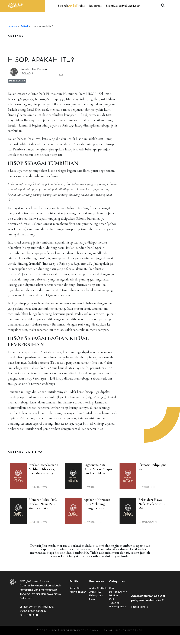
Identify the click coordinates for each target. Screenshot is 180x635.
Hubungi (127, 6)
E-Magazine (96, 595)
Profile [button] (81, 6)
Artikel (72, 6)
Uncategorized (117, 606)
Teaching (114, 602)
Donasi (117, 6)
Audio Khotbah (98, 588)
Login (136, 6)
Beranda (63, 6)
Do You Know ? (118, 591)
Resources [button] (95, 6)
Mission (113, 595)
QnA (111, 599)
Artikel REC (95, 591)
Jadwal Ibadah (77, 591)
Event (109, 6)
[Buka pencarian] (163, 6)
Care (112, 588)
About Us (74, 588)
